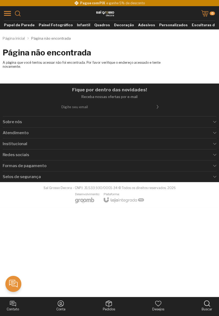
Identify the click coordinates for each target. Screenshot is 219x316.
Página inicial (14, 38)
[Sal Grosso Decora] (105, 13)
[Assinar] (157, 106)
